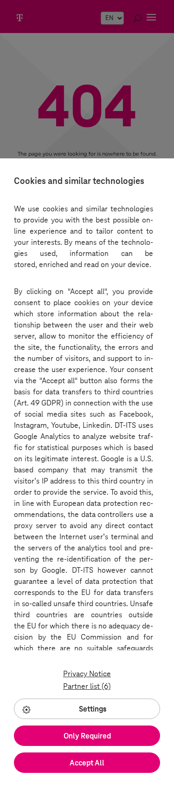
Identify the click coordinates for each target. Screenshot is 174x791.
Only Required (87, 736)
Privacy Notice (87, 674)
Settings (93, 709)
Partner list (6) (87, 686)
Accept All (87, 763)
